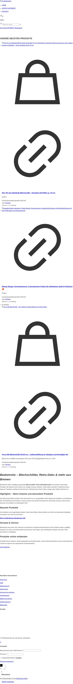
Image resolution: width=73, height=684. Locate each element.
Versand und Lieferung (7, 592)
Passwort (3, 654)
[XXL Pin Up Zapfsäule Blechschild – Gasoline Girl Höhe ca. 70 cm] (37, 44)
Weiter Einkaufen (8, 682)
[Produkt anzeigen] (37, 188)
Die (1, 28)
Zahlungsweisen (5, 602)
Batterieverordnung (6, 598)
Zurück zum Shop (21, 678)
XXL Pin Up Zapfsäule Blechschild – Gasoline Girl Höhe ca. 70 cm (28, 193)
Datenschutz (4, 589)
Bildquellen (3, 605)
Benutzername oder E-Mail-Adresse (12, 650)
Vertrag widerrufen (6, 634)
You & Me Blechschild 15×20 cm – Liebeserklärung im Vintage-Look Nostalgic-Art (35, 454)
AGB (1, 583)
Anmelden (18, 658)
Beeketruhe (18, 28)
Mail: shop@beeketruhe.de (8, 618)
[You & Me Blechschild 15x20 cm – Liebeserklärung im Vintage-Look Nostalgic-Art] (37, 307)
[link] (20, 24)
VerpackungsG (4, 595)
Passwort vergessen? (7, 661)
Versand (7, 203)
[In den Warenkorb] (37, 117)
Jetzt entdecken (5, 547)
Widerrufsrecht (4, 586)
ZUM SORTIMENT (9, 28)
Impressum (3, 579)
